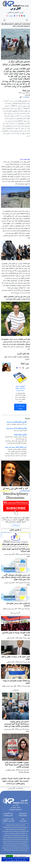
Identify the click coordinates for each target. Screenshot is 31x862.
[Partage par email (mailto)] (29, 97)
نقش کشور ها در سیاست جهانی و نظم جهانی (16, 657)
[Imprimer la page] (24, 97)
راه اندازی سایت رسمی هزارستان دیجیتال (18, 604)
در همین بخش (15, 529)
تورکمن (3, 778)
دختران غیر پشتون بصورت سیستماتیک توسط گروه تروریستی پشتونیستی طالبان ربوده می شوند (16, 724)
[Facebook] (27, 97)
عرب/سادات (10, 783)
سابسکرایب (15, 525)
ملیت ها (27, 778)
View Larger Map (25, 159)
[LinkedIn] (25, 97)
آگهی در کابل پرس (8, 819)
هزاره (21, 778)
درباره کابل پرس (8, 813)
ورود (22, 819)
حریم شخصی (23, 813)
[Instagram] (20, 368)
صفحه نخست (26, 24)
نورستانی (10, 781)
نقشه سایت (22, 821)
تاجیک (15, 778)
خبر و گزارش (17, 24)
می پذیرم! (9, 856)
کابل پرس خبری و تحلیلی (10, 609)
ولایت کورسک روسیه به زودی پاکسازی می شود (16, 633)
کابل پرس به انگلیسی (8, 821)
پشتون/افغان (20, 783)
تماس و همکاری (8, 815)
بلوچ (4, 781)
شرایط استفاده (23, 815)
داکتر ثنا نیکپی (10, 638)
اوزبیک (9, 778)
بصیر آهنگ (26, 90)
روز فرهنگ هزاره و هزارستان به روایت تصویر (16, 681)
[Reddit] (22, 97)
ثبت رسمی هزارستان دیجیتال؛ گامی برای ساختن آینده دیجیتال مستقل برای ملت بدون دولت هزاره (15, 577)
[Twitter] (23, 368)
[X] (20, 97)
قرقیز (16, 781)
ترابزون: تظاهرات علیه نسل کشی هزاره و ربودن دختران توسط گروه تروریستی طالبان (17, 765)
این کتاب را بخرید (20, 407)
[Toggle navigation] (4, 20)
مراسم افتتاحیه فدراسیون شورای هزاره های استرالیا (16, 550)
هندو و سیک (23, 781)
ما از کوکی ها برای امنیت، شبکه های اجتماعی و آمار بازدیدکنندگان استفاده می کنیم (15, 859)
